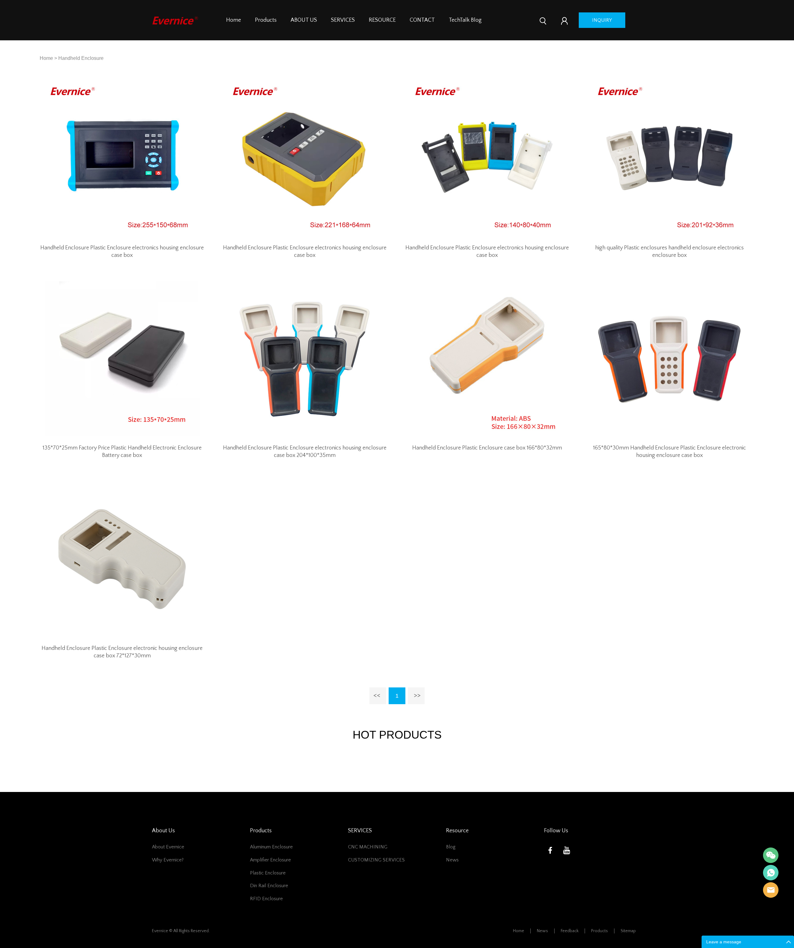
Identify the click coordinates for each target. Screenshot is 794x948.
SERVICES (343, 20)
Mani (770, 872)
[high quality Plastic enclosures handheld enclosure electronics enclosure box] (669, 158)
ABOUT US (304, 20)
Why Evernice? (168, 860)
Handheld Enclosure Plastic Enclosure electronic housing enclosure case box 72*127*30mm (122, 652)
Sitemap (628, 930)
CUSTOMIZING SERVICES (376, 860)
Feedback (569, 930)
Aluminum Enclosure (271, 847)
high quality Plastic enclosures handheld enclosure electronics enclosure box (669, 251)
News (452, 860)
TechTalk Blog (465, 20)
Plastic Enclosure (268, 873)
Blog (451, 847)
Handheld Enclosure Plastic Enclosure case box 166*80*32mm (487, 448)
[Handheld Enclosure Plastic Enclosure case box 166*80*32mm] (487, 358)
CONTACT (422, 20)
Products (266, 20)
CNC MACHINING (367, 847)
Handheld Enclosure (81, 58)
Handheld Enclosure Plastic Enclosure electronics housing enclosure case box (122, 251)
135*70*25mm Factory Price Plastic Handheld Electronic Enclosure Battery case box (122, 451)
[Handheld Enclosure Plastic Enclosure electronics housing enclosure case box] (122, 158)
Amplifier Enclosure (270, 860)
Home (233, 20)
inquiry (602, 20)
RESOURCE (382, 20)
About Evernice (168, 847)
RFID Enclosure (266, 898)
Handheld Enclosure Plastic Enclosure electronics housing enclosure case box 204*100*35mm (304, 451)
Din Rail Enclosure (269, 885)
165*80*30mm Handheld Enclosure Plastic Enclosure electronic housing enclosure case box (669, 451)
